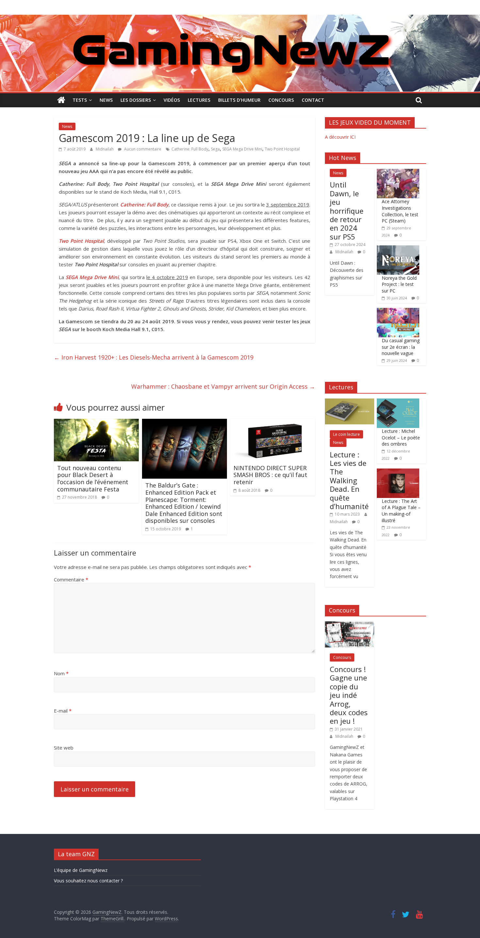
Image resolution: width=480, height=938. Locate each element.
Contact (313, 100)
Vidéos (172, 100)
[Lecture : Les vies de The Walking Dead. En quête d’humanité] (349, 402)
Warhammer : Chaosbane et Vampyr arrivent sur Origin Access (223, 386)
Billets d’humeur (239, 100)
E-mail (63, 710)
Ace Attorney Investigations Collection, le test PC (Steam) (400, 211)
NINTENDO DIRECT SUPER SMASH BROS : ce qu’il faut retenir (270, 475)
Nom (61, 673)
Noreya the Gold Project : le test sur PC (399, 284)
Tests (79, 100)
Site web (63, 747)
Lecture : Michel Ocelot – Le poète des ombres (401, 437)
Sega (215, 149)
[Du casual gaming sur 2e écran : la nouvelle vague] (398, 311)
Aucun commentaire (142, 149)
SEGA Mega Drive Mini (242, 149)
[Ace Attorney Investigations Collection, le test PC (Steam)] (398, 172)
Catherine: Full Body (189, 149)
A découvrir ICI (340, 137)
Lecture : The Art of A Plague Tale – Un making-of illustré (401, 510)
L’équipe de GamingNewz (80, 870)
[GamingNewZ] (240, 18)
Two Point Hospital (282, 149)
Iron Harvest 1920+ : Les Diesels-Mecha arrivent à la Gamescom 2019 (153, 357)
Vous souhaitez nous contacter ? (88, 880)
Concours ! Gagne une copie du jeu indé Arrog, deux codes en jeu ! (349, 695)
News (106, 100)
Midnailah (105, 149)
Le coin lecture (346, 434)
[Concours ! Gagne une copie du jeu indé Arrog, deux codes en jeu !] (349, 625)
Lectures (199, 100)
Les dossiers (135, 100)
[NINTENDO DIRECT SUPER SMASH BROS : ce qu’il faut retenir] (272, 422)
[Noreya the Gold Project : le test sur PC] (398, 249)
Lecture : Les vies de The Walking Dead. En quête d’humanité (349, 480)
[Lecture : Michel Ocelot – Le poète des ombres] (398, 402)
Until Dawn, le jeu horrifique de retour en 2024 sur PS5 (346, 210)
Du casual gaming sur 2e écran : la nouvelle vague (401, 346)
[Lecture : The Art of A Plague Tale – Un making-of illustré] (398, 472)
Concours (281, 100)
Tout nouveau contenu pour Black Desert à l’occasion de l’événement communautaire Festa (92, 478)
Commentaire (71, 579)
